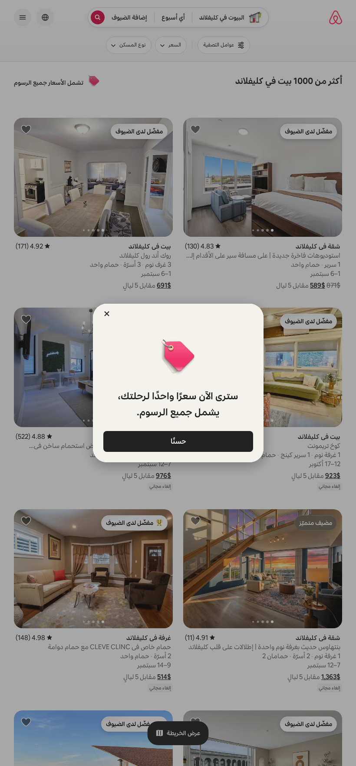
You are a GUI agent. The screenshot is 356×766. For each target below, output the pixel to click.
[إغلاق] (106, 313)
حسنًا (178, 440)
